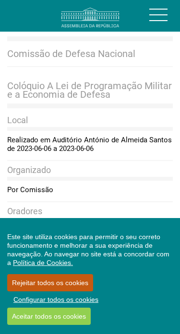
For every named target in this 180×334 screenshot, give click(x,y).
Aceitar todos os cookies (49, 316)
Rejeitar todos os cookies (50, 283)
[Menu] (158, 15)
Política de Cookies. (43, 262)
